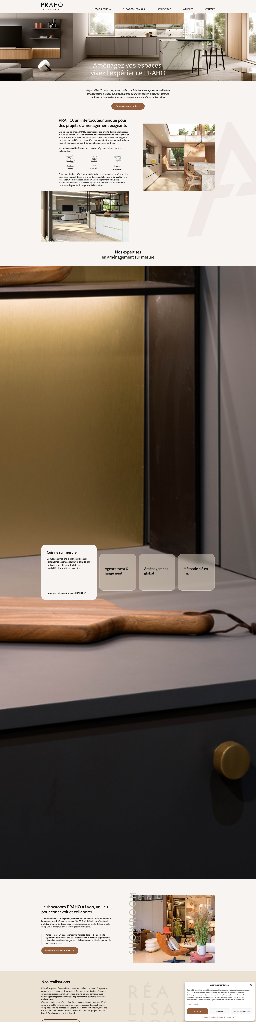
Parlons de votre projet (126, 106)
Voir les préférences (241, 1011)
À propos (188, 9)
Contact (210, 9)
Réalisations (164, 9)
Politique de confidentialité (226, 1017)
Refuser (219, 1011)
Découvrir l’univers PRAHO (58, 950)
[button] (250, 985)
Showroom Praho (133, 9)
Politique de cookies (209, 1017)
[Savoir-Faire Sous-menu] (110, 8)
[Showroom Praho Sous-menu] (144, 8)
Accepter (197, 1011)
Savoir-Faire (101, 9)
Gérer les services (194, 1004)
